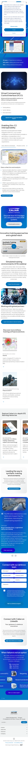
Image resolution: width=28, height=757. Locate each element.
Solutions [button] (3, 731)
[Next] (15, 555)
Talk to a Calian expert (14, 692)
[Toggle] (26, 2)
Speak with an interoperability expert (14, 118)
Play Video (13, 246)
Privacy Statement (9, 742)
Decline (14, 33)
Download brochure (14, 224)
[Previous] (12, 555)
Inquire (24, 722)
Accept (14, 29)
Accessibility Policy (18, 742)
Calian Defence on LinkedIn (15, 640)
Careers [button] (3, 727)
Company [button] (3, 733)
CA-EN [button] (3, 722)
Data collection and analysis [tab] (8, 145)
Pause (4, 698)
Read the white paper (14, 284)
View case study (8, 550)
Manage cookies (14, 26)
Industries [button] (3, 729)
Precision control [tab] (21, 145)
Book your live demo (6, 195)
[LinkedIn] (14, 739)
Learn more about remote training (12, 321)
